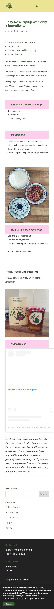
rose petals (21, 119)
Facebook (10, 566)
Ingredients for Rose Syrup (22, 42)
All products (11, 512)
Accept (9, 604)
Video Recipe (15, 54)
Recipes (23, 31)
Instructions (14, 46)
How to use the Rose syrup (22, 50)
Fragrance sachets (15, 517)
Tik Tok (9, 570)
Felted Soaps (12, 507)
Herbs (8, 523)
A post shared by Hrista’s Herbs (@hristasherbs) (31, 427)
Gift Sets (9, 528)
